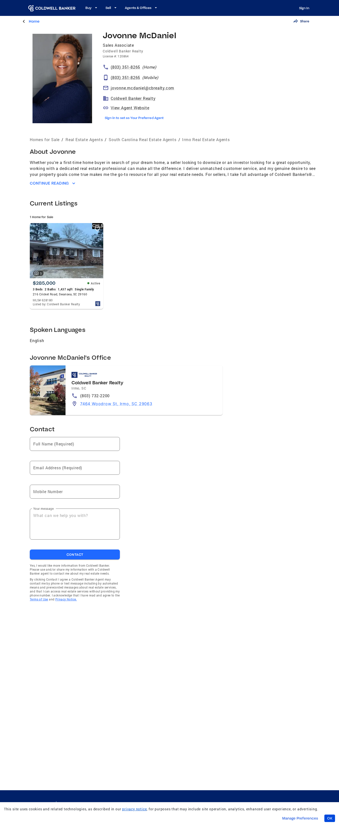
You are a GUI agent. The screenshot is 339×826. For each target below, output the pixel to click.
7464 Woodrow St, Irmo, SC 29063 (116, 403)
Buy (88, 8)
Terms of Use (39, 599)
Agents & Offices (138, 8)
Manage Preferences (300, 818)
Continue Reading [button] (49, 183)
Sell (108, 8)
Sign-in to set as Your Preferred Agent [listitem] (134, 118)
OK (329, 818)
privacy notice (134, 809)
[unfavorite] (97, 229)
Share (304, 21)
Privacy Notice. (66, 599)
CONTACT (75, 554)
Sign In (304, 8)
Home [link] (34, 21)
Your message (43, 509)
